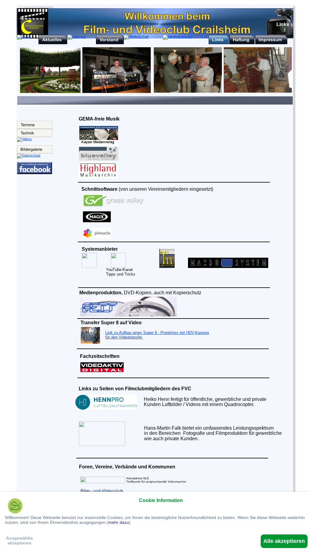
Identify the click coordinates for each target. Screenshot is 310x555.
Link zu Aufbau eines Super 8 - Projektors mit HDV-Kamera (157, 332)
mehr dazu (118, 522)
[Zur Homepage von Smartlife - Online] (15, 506)
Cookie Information (161, 500)
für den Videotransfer (124, 337)
